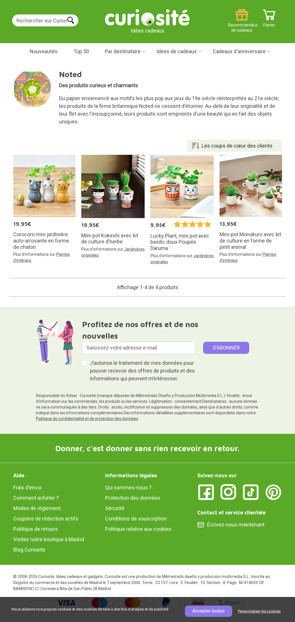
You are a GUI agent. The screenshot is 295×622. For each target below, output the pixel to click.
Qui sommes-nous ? (128, 487)
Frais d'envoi (27, 487)
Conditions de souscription (136, 519)
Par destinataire (123, 51)
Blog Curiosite (29, 550)
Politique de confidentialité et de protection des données (87, 418)
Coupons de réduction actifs (45, 519)
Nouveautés (44, 51)
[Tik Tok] (251, 492)
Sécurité (114, 508)
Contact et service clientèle (231, 513)
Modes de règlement (37, 508)
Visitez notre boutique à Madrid (48, 539)
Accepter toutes (208, 611)
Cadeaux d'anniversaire (239, 51)
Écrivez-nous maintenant (235, 525)
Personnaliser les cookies (259, 611)
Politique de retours (35, 529)
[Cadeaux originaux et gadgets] (147, 17)
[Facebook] (206, 492)
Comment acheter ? (36, 498)
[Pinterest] (273, 492)
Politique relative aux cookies (138, 529)
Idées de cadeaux (176, 51)
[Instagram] (228, 492)
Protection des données (132, 498)
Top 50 (81, 51)
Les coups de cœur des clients (237, 146)
